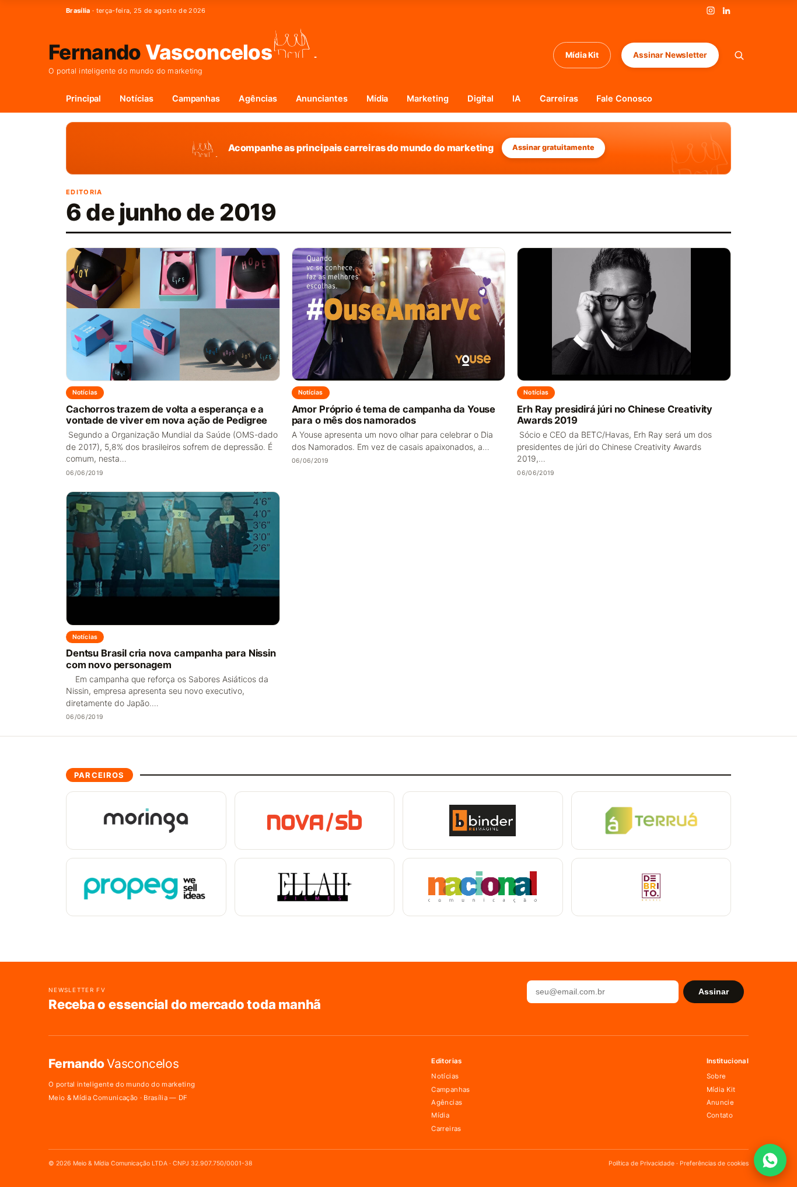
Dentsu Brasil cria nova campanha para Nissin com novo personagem (171, 659)
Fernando (160, 51)
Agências (258, 98)
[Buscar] (739, 55)
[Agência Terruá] (651, 820)
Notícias (136, 98)
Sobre (716, 1076)
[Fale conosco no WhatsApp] (770, 1160)
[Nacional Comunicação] (483, 887)
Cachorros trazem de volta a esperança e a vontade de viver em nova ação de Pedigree (166, 415)
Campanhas (196, 98)
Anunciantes (322, 98)
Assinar (713, 991)
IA (516, 98)
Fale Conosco (624, 98)
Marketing (427, 98)
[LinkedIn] (726, 10)
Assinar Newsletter (670, 55)
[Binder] (483, 820)
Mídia (377, 98)
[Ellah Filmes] (315, 887)
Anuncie (720, 1102)
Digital (480, 98)
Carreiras (559, 98)
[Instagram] (710, 10)
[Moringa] (146, 820)
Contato (720, 1115)
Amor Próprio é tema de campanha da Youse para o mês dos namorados (393, 415)
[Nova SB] (315, 820)
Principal (83, 98)
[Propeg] (146, 887)
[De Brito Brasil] (651, 887)
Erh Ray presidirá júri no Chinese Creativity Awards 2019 (614, 415)
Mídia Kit (582, 55)
